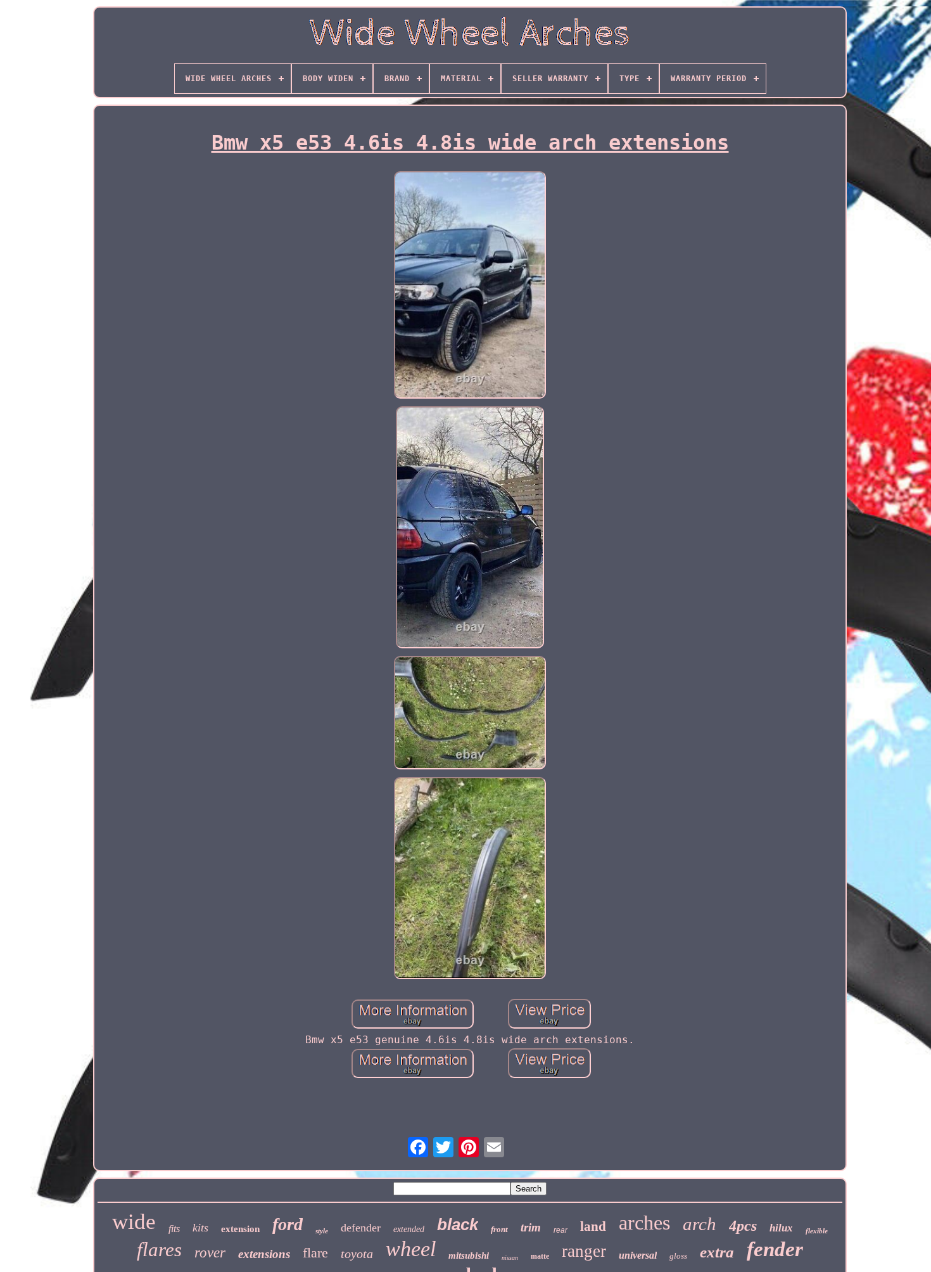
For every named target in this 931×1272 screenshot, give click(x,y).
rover (209, 1253)
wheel (411, 1249)
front (499, 1229)
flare (315, 1253)
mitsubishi (468, 1255)
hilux (781, 1228)
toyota (357, 1254)
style (321, 1231)
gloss (678, 1256)
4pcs (743, 1225)
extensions (264, 1254)
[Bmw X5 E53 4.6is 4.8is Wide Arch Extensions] (470, 286)
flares (159, 1249)
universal (638, 1255)
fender (775, 1249)
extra (717, 1252)
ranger (584, 1251)
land (593, 1226)
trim (531, 1227)
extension (240, 1229)
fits (174, 1228)
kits (200, 1227)
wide (134, 1221)
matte (540, 1256)
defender (361, 1227)
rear (560, 1230)
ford (287, 1224)
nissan (510, 1257)
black (457, 1224)
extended (408, 1229)
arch (699, 1224)
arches (644, 1222)
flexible (817, 1231)
